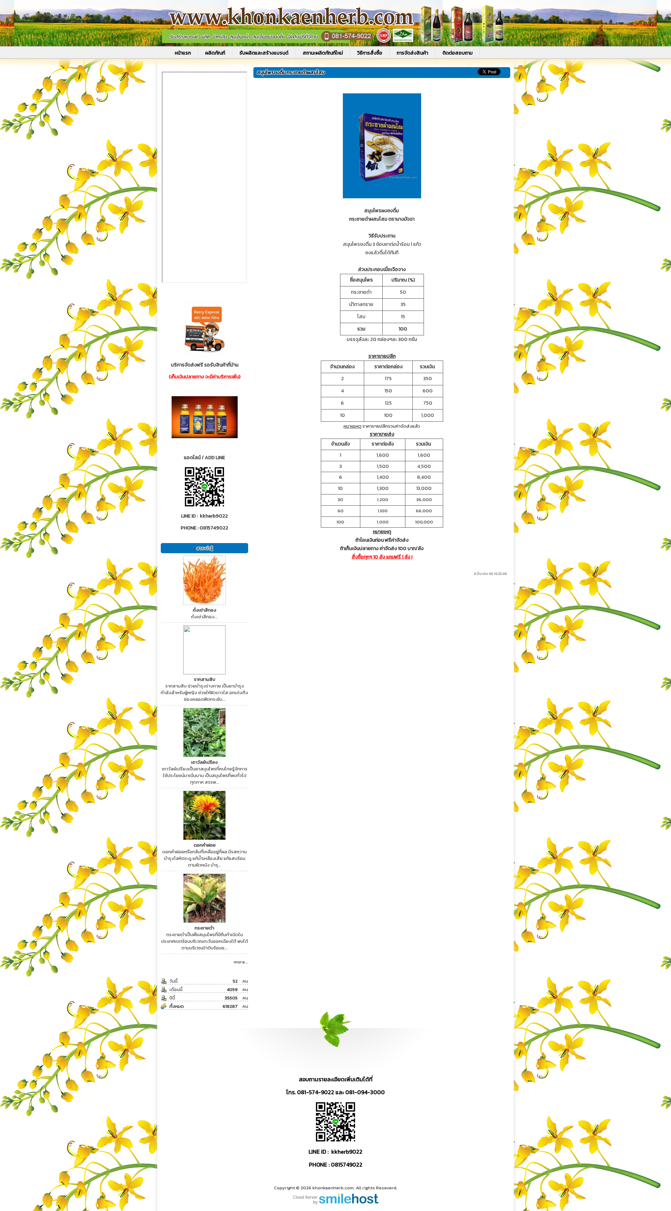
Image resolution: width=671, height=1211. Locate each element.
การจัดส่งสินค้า (412, 53)
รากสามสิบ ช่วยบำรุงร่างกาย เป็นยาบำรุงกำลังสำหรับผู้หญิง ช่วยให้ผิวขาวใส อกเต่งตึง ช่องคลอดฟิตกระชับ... (204, 689)
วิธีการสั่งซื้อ (369, 53)
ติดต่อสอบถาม (457, 53)
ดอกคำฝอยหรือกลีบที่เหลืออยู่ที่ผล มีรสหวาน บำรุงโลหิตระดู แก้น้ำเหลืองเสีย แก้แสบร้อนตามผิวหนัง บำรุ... (204, 855)
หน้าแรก (183, 53)
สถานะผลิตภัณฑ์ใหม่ (323, 53)
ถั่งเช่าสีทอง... (204, 613)
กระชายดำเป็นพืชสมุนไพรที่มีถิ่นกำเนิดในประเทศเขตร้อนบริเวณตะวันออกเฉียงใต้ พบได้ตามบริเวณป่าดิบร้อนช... (204, 938)
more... (241, 962)
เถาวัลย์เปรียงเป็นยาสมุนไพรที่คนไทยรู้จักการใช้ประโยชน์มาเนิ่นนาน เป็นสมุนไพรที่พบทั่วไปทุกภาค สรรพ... (204, 772)
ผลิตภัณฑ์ (215, 53)
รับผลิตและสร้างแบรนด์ (263, 53)
